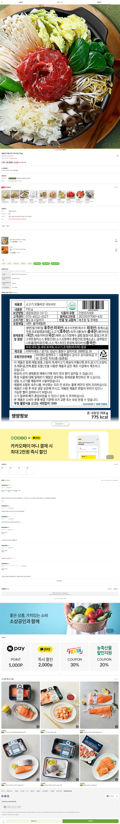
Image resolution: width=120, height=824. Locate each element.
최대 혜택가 (19, 162)
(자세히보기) (15, 292)
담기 (116, 241)
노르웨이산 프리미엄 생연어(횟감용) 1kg (92, 732)
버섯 (10, 263)
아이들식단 (37, 263)
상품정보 (21, 2)
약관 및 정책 (59, 791)
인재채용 (52, 791)
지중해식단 (46, 263)
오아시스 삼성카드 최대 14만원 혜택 (9, 170)
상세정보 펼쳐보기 (59, 424)
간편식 (30, 263)
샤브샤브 (16, 263)
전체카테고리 (9, 791)
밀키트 (23, 263)
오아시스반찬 (55, 263)
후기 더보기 (59, 581)
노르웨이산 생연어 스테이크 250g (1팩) (52, 785)
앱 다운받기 (111, 796)
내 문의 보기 (110, 589)
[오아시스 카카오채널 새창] (2, 796)
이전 (2, 2)
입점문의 (38, 791)
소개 (27, 791)
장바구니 (34, 821)
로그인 (2, 791)
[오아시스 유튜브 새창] (8, 796)
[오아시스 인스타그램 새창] (5, 796)
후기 (60, 2)
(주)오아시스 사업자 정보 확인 (9, 801)
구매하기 (90, 821)
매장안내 (32, 791)
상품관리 (3, 637)
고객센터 (16, 791)
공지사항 (22, 791)
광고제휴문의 (45, 791)
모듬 (4, 263)
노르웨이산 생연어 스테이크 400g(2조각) (13, 785)
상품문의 (99, 2)
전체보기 (116, 464)
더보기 (8, 168)
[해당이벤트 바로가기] (15, 656)
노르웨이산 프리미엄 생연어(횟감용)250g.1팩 (15, 732)
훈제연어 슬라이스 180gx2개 (89, 785)
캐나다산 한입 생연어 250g (49, 732)
